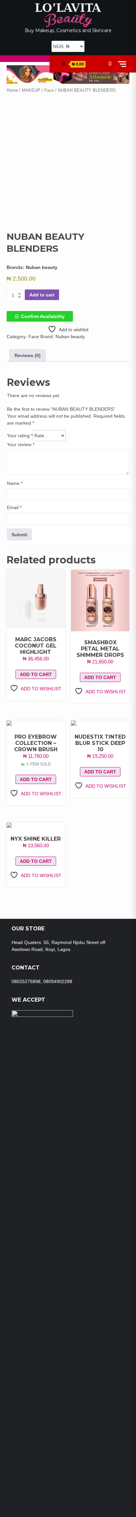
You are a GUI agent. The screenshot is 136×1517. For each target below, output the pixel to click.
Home (12, 90)
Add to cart (41, 294)
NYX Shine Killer (36, 839)
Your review (20, 444)
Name (14, 483)
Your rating (20, 435)
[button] (40, 316)
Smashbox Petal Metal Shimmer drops (100, 648)
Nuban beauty (41, 267)
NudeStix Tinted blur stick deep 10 (100, 743)
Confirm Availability (43, 316)
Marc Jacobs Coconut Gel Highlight (35, 645)
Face (49, 90)
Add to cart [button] (36, 674)
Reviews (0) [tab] (28, 355)
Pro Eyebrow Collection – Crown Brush (35, 743)
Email (14, 507)
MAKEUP (31, 90)
